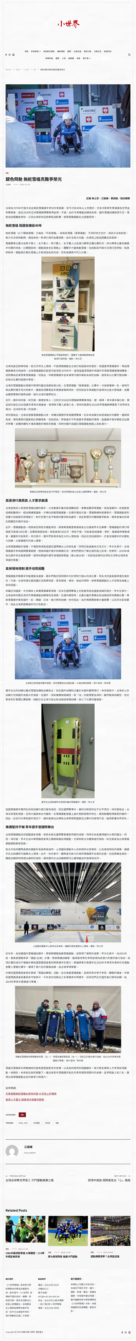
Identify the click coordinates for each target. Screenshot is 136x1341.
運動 (57, 58)
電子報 (85, 58)
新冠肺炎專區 (49, 51)
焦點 (26, 51)
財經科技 (107, 51)
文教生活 (97, 51)
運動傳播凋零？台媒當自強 (105, 1256)
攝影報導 (61, 51)
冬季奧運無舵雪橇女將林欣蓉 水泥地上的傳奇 (31, 1093)
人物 (64, 58)
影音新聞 (35, 51)
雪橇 (57, 1123)
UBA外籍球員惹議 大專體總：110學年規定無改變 (25, 1254)
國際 (69, 51)
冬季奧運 (36, 1123)
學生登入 (39, 1332)
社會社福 (77, 51)
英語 (78, 58)
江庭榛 (8, 184)
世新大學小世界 (28, 1332)
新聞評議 (49, 58)
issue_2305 (23, 1123)
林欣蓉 (47, 1123)
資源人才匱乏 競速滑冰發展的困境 (25, 1099)
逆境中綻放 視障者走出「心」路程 (109, 1178)
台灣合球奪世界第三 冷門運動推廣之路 (30, 1178)
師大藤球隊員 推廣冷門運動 (62, 1256)
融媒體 (71, 58)
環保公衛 (87, 51)
